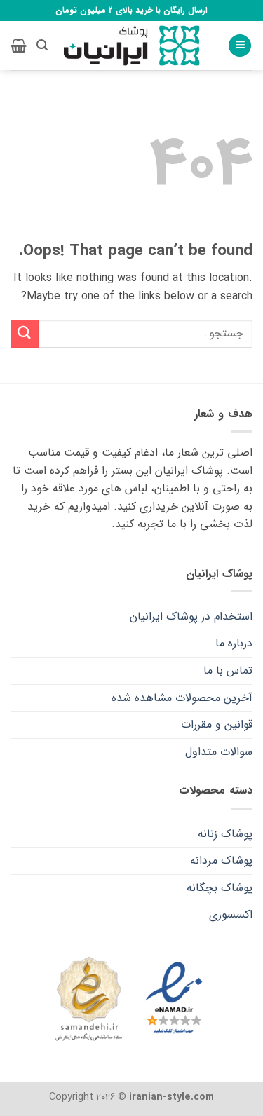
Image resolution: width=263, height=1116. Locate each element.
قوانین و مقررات (216, 724)
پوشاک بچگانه (219, 888)
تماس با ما (227, 670)
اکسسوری (230, 914)
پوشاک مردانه (221, 860)
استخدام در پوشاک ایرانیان (191, 616)
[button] (240, 45)
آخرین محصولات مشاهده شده (182, 698)
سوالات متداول (218, 752)
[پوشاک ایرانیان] (132, 46)
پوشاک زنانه (225, 834)
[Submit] (25, 333)
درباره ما (233, 643)
